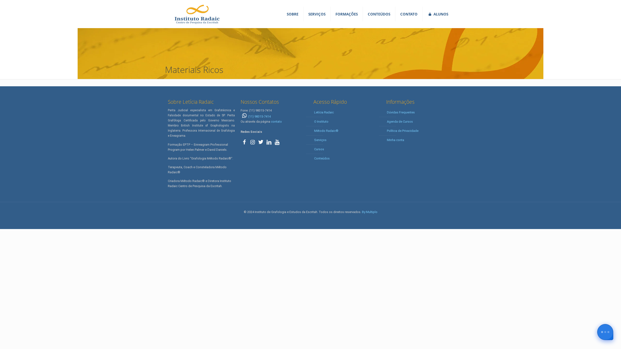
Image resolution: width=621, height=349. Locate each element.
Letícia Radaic (324, 112)
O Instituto (321, 121)
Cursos (319, 149)
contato (276, 121)
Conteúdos (322, 158)
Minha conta (395, 140)
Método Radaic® (326, 131)
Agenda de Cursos (400, 121)
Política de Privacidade (402, 131)
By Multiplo (369, 212)
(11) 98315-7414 (259, 116)
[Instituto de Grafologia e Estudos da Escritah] (197, 14)
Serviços (320, 140)
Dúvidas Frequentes (401, 112)
